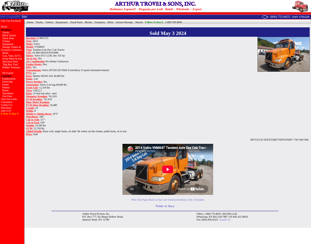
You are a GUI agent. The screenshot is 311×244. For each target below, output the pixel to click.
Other (110, 22)
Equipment (7, 44)
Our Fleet (7, 96)
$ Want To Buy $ (154, 22)
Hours (5, 90)
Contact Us (6, 105)
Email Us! (225, 219)
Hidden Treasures (11, 67)
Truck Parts (8, 38)
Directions (6, 107)
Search (139, 22)
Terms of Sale (165, 206)
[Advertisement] (12, 169)
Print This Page (139, 199)
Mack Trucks (9, 35)
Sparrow (86, 219)
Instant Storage (124, 22)
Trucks (5, 32)
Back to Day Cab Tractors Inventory (167, 199)
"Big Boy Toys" (10, 64)
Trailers (6, 41)
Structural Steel (10, 61)
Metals (88, 22)
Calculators (6, 102)
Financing (7, 81)
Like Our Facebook (11, 20)
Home (4, 26)
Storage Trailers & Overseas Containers (11, 48)
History (6, 87)
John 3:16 (6, 110)
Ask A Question (196, 199)
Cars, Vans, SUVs (11, 55)
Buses (5, 52)
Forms (5, 84)
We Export (7, 73)
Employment (8, 78)
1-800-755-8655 (173, 22)
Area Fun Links (9, 99)
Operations (7, 93)
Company (99, 22)
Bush (94, 219)
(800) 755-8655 (280, 16)
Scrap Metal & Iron (12, 58)
